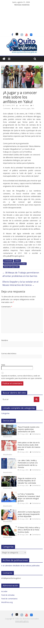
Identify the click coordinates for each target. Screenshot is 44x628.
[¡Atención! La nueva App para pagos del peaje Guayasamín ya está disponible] (9, 511)
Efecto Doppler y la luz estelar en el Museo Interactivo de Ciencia (20, 283)
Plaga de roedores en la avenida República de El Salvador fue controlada (27, 480)
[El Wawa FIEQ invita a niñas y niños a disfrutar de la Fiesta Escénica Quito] (9, 526)
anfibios (16, 108)
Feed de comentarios (9, 599)
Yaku (32, 108)
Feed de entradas (8, 595)
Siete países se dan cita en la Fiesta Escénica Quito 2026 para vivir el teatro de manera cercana (29, 446)
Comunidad (8, 261)
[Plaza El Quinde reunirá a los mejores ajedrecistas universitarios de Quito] (9, 426)
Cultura (17, 261)
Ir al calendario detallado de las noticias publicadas (20, 565)
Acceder (4, 591)
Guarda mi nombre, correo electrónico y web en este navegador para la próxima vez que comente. (21, 376)
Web (3, 365)
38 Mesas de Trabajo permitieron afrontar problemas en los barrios (20, 274)
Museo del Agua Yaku (11, 267)
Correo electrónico (8, 353)
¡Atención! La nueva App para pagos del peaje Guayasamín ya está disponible (29, 514)
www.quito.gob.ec (22, 621)
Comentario (6, 306)
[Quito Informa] (22, 39)
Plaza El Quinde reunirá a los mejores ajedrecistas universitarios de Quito (28, 429)
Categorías (5, 413)
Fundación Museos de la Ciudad (14, 264)
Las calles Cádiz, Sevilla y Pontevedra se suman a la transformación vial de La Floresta (28, 463)
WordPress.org (7, 602)
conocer (23, 108)
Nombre (4, 340)
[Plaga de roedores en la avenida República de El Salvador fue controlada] (9, 477)
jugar (28, 108)
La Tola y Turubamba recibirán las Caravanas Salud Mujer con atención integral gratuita (29, 497)
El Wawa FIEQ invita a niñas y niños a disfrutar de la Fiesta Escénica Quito (29, 529)
